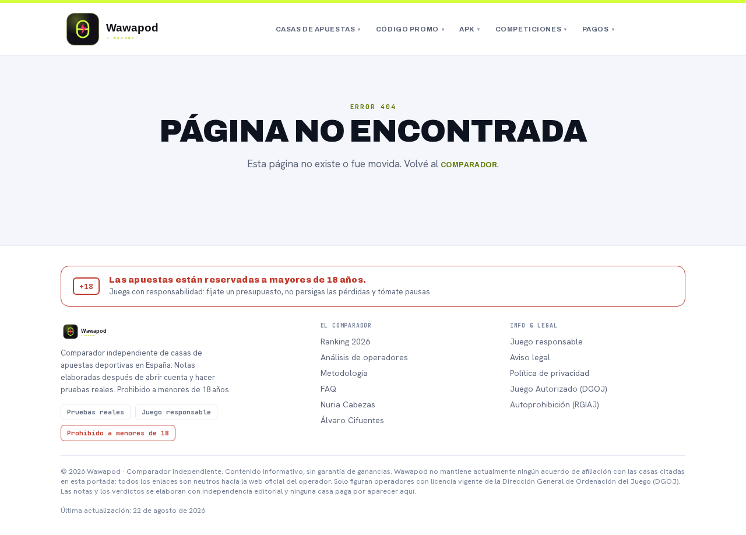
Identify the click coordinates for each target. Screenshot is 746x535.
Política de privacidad (549, 373)
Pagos (598, 29)
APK (469, 29)
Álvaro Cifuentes (352, 420)
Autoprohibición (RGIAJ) (554, 404)
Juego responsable (546, 341)
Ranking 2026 (345, 341)
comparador (469, 165)
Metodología (344, 373)
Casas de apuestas (318, 29)
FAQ (328, 388)
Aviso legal (530, 357)
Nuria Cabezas (348, 404)
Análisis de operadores (364, 357)
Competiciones (531, 29)
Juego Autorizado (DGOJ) (558, 388)
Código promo (410, 29)
